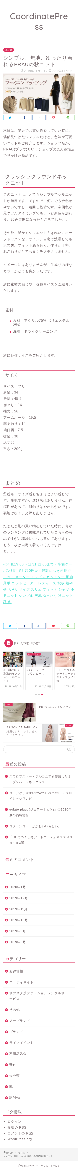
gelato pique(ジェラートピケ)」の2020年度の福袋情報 (40, 812)
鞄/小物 (15, 1097)
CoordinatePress (39, 21)
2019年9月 (17, 931)
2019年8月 (17, 942)
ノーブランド (19, 1021)
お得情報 (16, 971)
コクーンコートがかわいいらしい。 (35, 826)
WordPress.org (20, 1139)
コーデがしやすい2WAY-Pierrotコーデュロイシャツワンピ (40, 795)
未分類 (8, 50)
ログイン (14, 1121)
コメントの (20, 1133)
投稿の (17, 1127)
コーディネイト (21, 982)
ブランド (16, 1032)
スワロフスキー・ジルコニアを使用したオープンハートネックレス (40, 779)
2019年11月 (18, 909)
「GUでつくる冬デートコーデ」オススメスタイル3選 (41, 840)
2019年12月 (18, 898)
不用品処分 (18, 1054)
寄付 (12, 1064)
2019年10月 (18, 920)
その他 (14, 1009)
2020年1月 (17, 887)
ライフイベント (21, 1042)
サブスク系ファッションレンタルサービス (37, 996)
